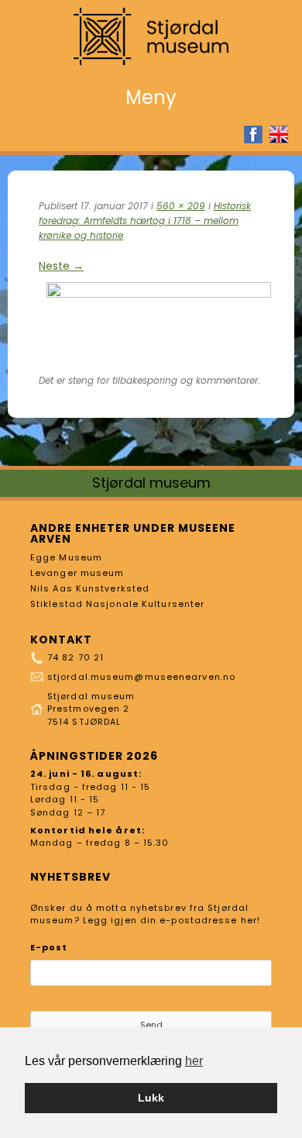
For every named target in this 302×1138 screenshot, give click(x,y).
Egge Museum (66, 557)
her (194, 1060)
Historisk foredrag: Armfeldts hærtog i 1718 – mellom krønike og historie (145, 220)
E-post (49, 947)
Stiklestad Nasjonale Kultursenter (117, 604)
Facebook (253, 134)
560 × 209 (180, 205)
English (278, 134)
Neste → (61, 266)
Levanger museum (77, 573)
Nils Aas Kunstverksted (89, 588)
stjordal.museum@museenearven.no (141, 677)
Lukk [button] (151, 1097)
